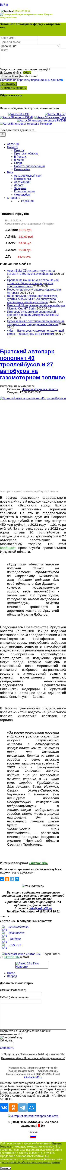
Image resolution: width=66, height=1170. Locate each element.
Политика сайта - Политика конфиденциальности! (33, 1058)
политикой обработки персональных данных (31, 1162)
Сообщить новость (13, 87)
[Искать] (3, 134)
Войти (4, 4)
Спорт (18, 163)
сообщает (8, 548)
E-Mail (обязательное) (14, 997)
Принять (5, 1168)
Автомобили (22, 181)
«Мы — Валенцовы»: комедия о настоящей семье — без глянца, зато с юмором (35, 332)
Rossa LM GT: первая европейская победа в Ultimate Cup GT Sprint (36, 307)
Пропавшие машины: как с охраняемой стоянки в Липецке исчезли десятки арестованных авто (33, 283)
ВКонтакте (17, 932)
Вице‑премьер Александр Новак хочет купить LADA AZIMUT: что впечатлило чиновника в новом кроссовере (32, 299)
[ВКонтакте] (2, 879)
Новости (12, 147)
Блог (10, 172)
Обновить (6, 1040)
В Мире (19, 159)
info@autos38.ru (41, 908)
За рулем (20, 188)
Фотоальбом (22, 194)
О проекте (13, 197)
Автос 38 (13, 144)
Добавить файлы (11, 72)
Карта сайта (22, 169)
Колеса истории (24, 191)
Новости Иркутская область (40, 389)
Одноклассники (19, 926)
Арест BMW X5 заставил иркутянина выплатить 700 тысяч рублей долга (31, 272)
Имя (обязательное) (13, 989)
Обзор (27, 72)
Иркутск (19, 150)
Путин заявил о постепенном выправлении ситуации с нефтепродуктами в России (35, 323)
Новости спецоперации (29, 166)
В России (20, 156)
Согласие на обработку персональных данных (30, 79)
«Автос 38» (38, 863)
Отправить (8, 83)
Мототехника (22, 178)
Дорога (18, 185)
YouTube (15, 938)
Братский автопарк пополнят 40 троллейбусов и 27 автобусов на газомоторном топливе (32, 364)
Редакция (27, 200)
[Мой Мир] (17, 879)
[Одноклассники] (7, 879)
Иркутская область (26, 153)
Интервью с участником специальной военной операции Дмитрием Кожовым (33, 313)
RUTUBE (15, 944)
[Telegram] (12, 879)
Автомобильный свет (28, 175)
